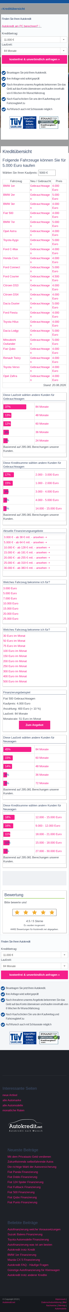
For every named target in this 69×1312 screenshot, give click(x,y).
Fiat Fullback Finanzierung (24, 1187)
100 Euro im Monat (15, 651)
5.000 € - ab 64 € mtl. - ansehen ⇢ (25, 542)
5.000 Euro (10, 593)
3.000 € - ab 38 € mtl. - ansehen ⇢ (25, 537)
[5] (52, 912)
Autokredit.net (9, 1302)
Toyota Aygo (10, 240)
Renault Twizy (12, 358)
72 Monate (42, 783)
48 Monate (42, 415)
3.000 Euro (10, 588)
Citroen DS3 (10, 285)
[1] (17, 912)
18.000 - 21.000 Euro (49, 834)
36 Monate (42, 432)
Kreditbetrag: (10, 33)
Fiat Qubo (9, 348)
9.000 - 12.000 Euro (48, 825)
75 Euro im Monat (14, 646)
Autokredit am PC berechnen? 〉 (22, 26)
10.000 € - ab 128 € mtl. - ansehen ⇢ (27, 547)
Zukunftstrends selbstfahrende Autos (30, 1161)
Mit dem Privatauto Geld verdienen (29, 1156)
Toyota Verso (11, 367)
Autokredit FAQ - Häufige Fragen (28, 1265)
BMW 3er (9, 203)
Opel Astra (9, 231)
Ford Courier (11, 276)
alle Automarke (12, 1100)
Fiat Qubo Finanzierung (22, 1197)
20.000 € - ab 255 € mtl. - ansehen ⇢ (27, 557)
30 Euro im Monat (14, 635)
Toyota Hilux (11, 321)
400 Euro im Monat (15, 676)
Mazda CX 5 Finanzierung (24, 1259)
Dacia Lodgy (11, 330)
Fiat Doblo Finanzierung (22, 1177)
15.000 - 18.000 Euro (49, 842)
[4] (43, 912)
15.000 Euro (10, 608)
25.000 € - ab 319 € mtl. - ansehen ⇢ (27, 562)
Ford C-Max (10, 249)
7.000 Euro (10, 598)
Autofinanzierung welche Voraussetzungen (34, 1229)
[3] (34, 912)
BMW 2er (9, 194)
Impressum (60, 1299)
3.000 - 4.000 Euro (47, 491)
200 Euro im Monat (15, 661)
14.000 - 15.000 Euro (49, 508)
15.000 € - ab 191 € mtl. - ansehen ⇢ (27, 552)
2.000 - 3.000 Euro (47, 474)
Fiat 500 (8, 213)
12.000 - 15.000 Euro (49, 817)
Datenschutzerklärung (51, 1302)
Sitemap (61, 1305)
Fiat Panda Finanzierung (23, 1172)
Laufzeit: (7, 44)
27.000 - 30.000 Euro (49, 851)
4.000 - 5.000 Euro (47, 500)
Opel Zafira (10, 376)
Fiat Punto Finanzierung (22, 1202)
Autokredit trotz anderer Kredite (27, 1275)
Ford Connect (11, 267)
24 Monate (42, 440)
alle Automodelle (13, 1105)
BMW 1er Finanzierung (22, 1254)
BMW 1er (9, 185)
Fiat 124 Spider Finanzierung (25, 1182)
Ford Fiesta (10, 312)
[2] (25, 912)
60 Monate (42, 423)
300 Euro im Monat (15, 671)
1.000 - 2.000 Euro (47, 483)
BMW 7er (9, 222)
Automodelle (60, 1309)
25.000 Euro (10, 618)
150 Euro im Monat (15, 656)
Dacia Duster (11, 303)
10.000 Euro (10, 603)
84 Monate (42, 406)
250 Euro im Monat (15, 666)
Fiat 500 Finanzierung (21, 1192)
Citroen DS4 (10, 294)
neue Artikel (10, 1095)
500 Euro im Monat (15, 681)
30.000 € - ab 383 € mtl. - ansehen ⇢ (27, 568)
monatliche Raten (13, 1110)
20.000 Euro (10, 613)
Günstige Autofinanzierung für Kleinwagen (34, 1270)
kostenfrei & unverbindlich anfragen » (34, 59)
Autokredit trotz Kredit (21, 1249)
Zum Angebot (34, 725)
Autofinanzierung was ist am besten (30, 1244)
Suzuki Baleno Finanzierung (25, 1234)
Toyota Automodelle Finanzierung (28, 1239)
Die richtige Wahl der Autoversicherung (32, 1166)
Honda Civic (10, 258)
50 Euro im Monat (14, 640)
